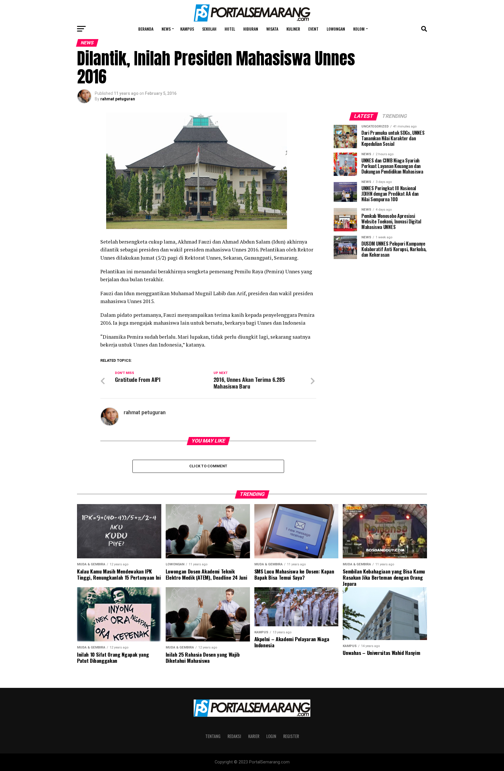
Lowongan (336, 29)
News (166, 29)
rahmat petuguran (117, 99)
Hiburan (250, 29)
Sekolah (209, 29)
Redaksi (234, 736)
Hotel (230, 29)
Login (271, 736)
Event (313, 29)
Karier (253, 736)
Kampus (187, 29)
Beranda (145, 29)
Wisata (272, 29)
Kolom (359, 29)
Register (291, 736)
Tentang (212, 736)
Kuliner (293, 29)
